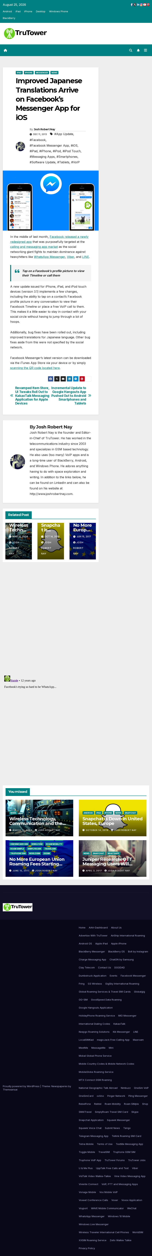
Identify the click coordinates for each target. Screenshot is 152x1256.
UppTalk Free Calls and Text (112, 1168)
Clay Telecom (87, 967)
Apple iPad (101, 943)
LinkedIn (60, 483)
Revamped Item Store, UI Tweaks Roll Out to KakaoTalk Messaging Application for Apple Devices (32, 395)
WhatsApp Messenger (49, 257)
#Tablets (63, 162)
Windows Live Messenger (94, 1224)
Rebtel (97, 1103)
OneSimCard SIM (19, 844)
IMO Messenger (127, 1015)
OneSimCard (86, 1095)
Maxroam (138, 1039)
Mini (111, 1047)
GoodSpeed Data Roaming (106, 999)
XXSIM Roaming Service (92, 1240)
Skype (134, 1111)
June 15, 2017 (21, 870)
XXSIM (47, 853)
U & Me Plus (86, 1168)
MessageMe (98, 1047)
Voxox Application (131, 1200)
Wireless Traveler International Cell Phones (104, 1232)
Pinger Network (116, 1095)
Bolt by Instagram (138, 951)
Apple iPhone (118, 943)
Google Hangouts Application (96, 1007)
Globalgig (139, 991)
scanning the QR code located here (35, 368)
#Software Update (42, 162)
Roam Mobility (54, 844)
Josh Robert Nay (44, 129)
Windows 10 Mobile (119, 1216)
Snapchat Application (91, 1120)
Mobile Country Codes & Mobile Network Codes (106, 1063)
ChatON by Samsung (122, 959)
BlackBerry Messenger (92, 951)
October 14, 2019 (97, 830)
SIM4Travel (85, 1111)
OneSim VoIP (141, 1087)
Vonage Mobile (87, 1192)
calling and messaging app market (34, 247)
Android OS (85, 943)
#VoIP (75, 162)
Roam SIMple (17, 849)
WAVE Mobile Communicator (107, 1208)
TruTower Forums (115, 1160)
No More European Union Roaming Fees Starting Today (37, 864)
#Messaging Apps (42, 156)
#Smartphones (67, 156)
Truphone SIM (18, 853)
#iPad (33, 151)
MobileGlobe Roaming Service (96, 1071)
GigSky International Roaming (122, 983)
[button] (130, 50)
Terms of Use (105, 1143)
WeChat (131, 1208)
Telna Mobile (86, 1143)
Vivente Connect (88, 1184)
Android (7, 11)
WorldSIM (34, 853)
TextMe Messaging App (129, 1143)
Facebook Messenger (133, 975)
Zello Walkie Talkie (120, 1240)
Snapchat (130, 813)
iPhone (28, 11)
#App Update (63, 134)
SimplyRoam (34, 849)
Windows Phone (58, 11)
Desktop (40, 11)
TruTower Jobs (137, 1160)
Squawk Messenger (118, 1120)
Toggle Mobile (87, 1151)
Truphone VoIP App (90, 1160)
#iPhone (45, 151)
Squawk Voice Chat (90, 1127)
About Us (116, 927)
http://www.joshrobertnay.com (51, 494)
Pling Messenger (138, 1095)
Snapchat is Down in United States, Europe (112, 821)
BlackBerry (9, 18)
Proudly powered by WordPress (21, 1086)
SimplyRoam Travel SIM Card (111, 1111)
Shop (145, 1103)
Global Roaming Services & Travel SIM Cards (105, 991)
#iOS (74, 145)
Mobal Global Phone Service (95, 1055)
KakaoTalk (119, 1023)
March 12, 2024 (23, 830)
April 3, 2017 (94, 870)
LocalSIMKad (86, 1039)
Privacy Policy (87, 1248)
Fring (82, 983)
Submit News (112, 1127)
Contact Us (104, 967)
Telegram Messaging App (93, 1135)
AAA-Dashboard (98, 927)
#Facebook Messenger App (49, 145)
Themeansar (10, 1089)
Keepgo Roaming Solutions (94, 1031)
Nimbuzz (126, 1087)
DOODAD (119, 967)
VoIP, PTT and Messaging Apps (120, 1184)
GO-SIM (83, 999)
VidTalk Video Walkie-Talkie (95, 1176)
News (54, 73)
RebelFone (37, 844)
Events (113, 975)
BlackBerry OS (116, 951)
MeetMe (83, 1047)
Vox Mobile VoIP (108, 1192)
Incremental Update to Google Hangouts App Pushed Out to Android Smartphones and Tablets (68, 395)
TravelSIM (50, 849)
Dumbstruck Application (92, 975)
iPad (18, 11)
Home (82, 927)
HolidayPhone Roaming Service (97, 1015)
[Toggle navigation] (145, 50)
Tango (127, 1127)
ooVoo (100, 1095)
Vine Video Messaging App (130, 1176)
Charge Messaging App (92, 959)
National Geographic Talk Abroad (98, 1087)
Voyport (83, 1208)
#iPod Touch (72, 151)
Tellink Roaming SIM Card (126, 1135)
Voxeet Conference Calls (93, 1200)
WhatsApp (113, 853)
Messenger (42, 73)
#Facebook (38, 140)
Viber (70, 257)
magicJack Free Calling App (113, 1039)
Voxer (114, 1200)
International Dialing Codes (94, 1023)
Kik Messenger (121, 1031)
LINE (85, 257)
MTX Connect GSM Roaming (95, 1079)
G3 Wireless (95, 983)
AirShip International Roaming (128, 935)
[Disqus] (51, 618)
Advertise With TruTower (93, 935)
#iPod (57, 151)
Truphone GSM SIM (124, 1151)
